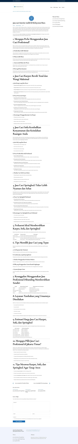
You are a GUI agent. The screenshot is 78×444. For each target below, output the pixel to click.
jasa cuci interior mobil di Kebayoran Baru (29, 22)
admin (14, 25)
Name (14, 413)
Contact (63, 7)
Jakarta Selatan (18, 25)
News (60, 7)
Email (34, 413)
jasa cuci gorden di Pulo (41, 390)
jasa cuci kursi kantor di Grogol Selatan (19, 390)
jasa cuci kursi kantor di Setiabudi (58, 26)
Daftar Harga (55, 7)
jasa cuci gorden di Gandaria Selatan (22, 383)
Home (51, 7)
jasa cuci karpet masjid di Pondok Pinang (59, 20)
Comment (15, 402)
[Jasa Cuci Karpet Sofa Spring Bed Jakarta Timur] (18, 9)
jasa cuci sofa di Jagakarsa (56, 24)
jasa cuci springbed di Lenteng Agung (40, 383)
